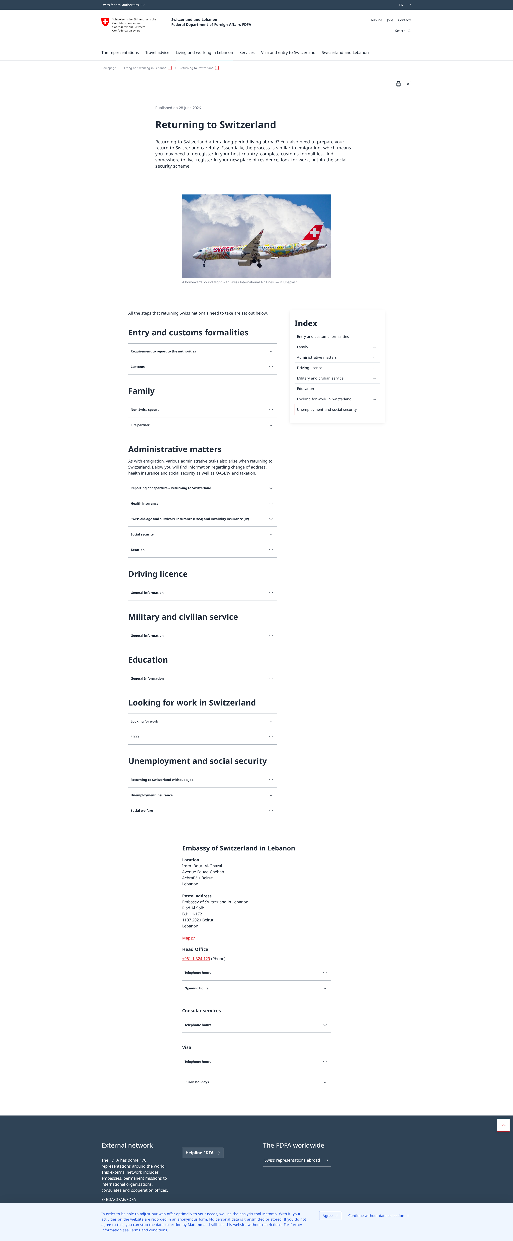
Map (186, 938)
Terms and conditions (148, 1230)
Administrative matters (317, 357)
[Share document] (409, 84)
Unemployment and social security (327, 409)
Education (305, 388)
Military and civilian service (320, 378)
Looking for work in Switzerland (324, 399)
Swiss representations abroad (292, 1160)
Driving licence (309, 367)
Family (302, 346)
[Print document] (398, 84)
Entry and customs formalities (323, 336)
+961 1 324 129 (196, 958)
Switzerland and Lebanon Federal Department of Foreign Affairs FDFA (211, 22)
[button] (120, 52)
